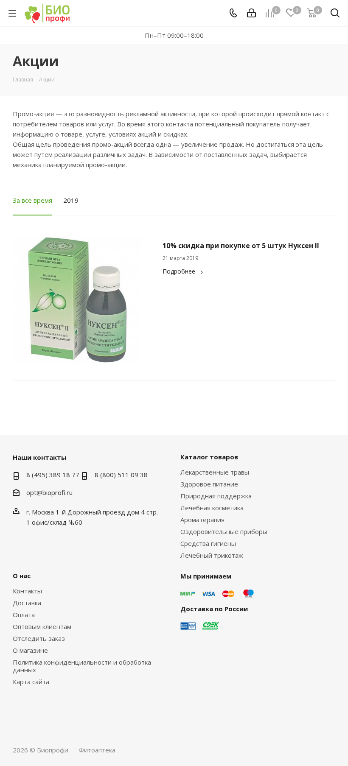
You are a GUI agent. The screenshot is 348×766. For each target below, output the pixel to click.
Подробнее (179, 271)
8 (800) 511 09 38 (121, 474)
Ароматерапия (202, 519)
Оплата (24, 614)
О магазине (30, 650)
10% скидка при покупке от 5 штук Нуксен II (241, 245)
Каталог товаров (209, 457)
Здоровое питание (209, 484)
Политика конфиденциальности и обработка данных (82, 666)
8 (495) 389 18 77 (52, 474)
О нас (22, 575)
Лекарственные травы (214, 472)
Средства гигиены (208, 543)
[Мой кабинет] (251, 13)
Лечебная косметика (212, 507)
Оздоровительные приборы (223, 531)
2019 (71, 200)
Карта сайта (31, 681)
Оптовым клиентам (42, 626)
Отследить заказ (39, 638)
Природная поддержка (216, 496)
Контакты (27, 591)
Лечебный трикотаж (211, 555)
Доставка (27, 602)
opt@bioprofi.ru (49, 492)
